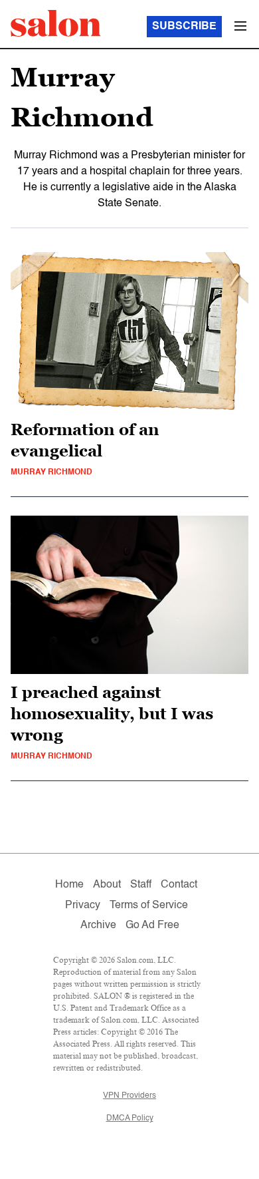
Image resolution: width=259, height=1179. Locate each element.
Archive (98, 925)
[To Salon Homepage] (56, 23)
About (107, 885)
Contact (179, 885)
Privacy (82, 905)
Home (69, 885)
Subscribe (184, 26)
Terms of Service (149, 905)
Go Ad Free (152, 925)
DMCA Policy (129, 1118)
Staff (140, 885)
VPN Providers (129, 1096)
